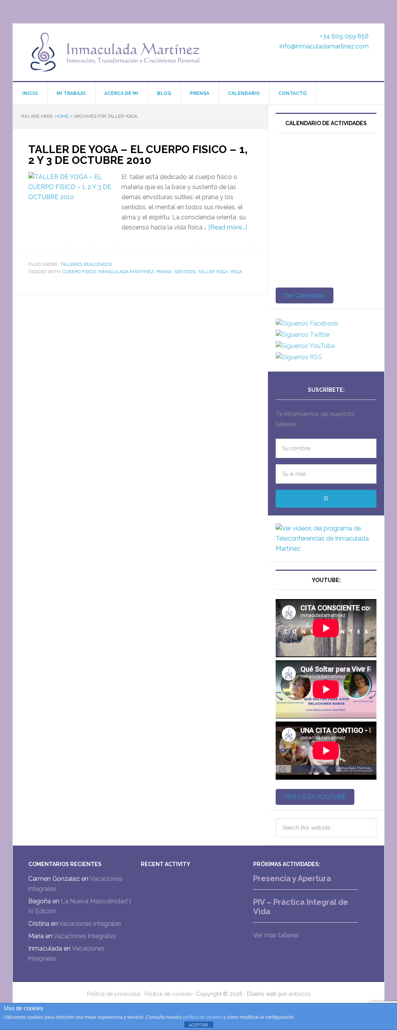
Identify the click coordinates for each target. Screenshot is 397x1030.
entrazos (300, 994)
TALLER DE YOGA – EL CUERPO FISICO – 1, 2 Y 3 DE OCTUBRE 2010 (137, 155)
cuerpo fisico (79, 271)
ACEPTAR (198, 1025)
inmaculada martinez (126, 271)
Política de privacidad (113, 994)
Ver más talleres (276, 935)
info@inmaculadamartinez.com (324, 46)
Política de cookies (168, 994)
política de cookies (202, 1017)
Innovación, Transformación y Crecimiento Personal (115, 52)
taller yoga (213, 271)
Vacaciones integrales (90, 923)
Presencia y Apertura (292, 878)
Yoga (236, 271)
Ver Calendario (304, 295)
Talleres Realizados (86, 264)
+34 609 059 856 (344, 36)
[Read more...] (227, 227)
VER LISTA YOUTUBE (315, 797)
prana (164, 271)
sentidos (185, 271)
